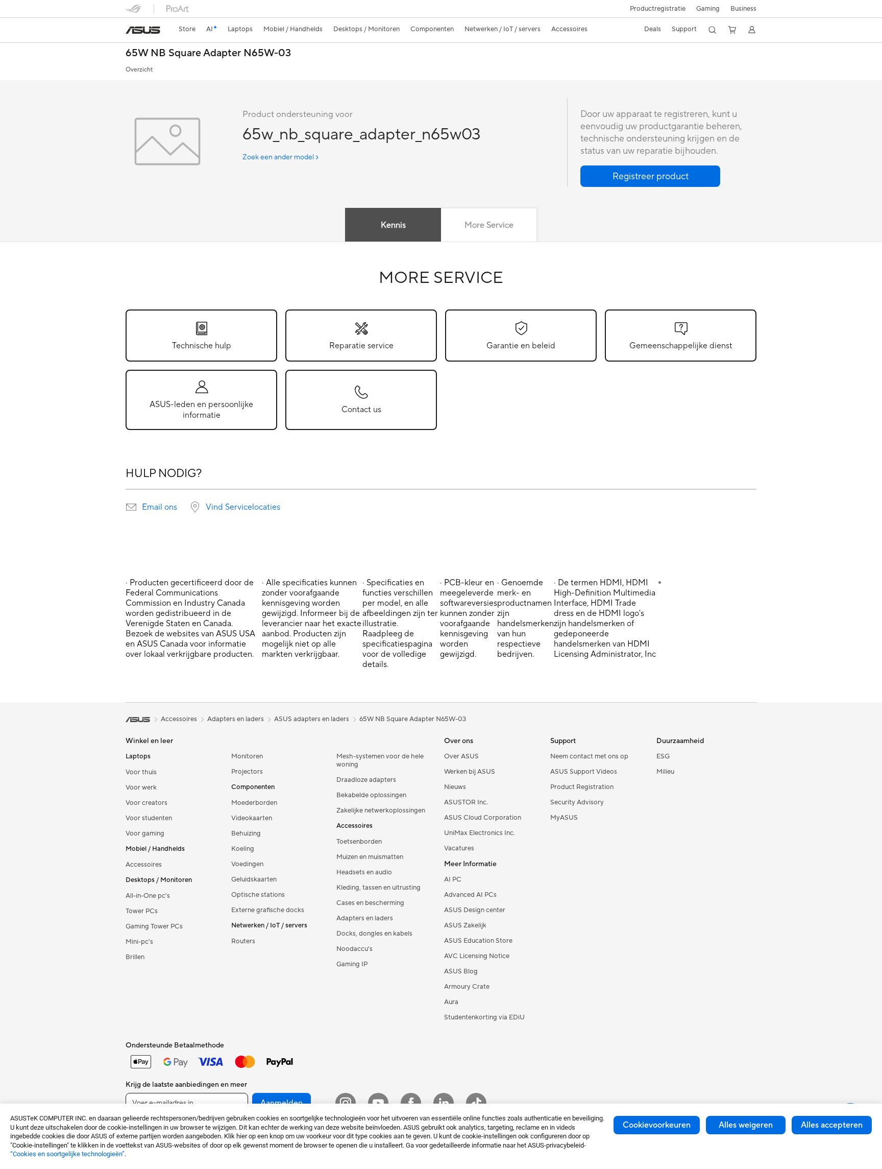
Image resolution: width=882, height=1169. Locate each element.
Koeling (242, 849)
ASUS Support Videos (583, 772)
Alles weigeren (746, 1125)
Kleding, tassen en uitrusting (378, 888)
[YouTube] (378, 1103)
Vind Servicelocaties (243, 507)
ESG (663, 756)
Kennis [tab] (393, 225)
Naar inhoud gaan (132, 31)
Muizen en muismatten (369, 857)
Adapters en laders (364, 918)
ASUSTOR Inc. (466, 802)
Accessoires (144, 865)
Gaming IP (352, 964)
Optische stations (258, 895)
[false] (650, 176)
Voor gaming (145, 833)
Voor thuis (141, 772)
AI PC (452, 879)
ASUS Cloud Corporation (482, 818)
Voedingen (247, 864)
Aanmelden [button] (281, 1103)
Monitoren (247, 756)
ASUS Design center (474, 910)
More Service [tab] (488, 225)
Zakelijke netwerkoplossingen (380, 810)
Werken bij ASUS (469, 772)
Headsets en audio (364, 872)
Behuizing (246, 833)
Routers (243, 941)
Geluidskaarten (254, 879)
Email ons (159, 507)
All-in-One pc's (148, 896)
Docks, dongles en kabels (374, 933)
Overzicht (139, 70)
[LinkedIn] (443, 1103)
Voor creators (146, 803)
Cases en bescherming (370, 903)
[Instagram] (345, 1103)
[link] (143, 30)
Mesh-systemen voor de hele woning (380, 760)
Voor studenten (149, 818)
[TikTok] (476, 1103)
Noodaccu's (354, 949)
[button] (708, 8)
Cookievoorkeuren (657, 1125)
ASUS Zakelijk (465, 925)
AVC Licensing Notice (476, 956)
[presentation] (131, 507)
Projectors (247, 772)
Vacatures (459, 848)
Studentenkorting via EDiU (484, 1017)
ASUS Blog (461, 971)
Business (743, 9)
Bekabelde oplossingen (371, 795)
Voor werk (141, 787)
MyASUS (564, 818)
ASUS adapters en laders (311, 719)
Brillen (135, 957)
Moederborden (254, 803)
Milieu (665, 772)
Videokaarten (251, 818)
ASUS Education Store (478, 941)
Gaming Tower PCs (154, 926)
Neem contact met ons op (589, 756)
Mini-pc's (139, 942)
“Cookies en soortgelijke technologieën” (67, 1154)
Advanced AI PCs (470, 895)
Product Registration (582, 787)
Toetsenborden (359, 842)
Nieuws (455, 787)
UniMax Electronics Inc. (479, 833)
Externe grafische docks (267, 910)
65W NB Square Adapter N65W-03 (208, 53)
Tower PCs (142, 911)
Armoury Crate (466, 987)
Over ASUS (461, 756)
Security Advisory (577, 802)
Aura (451, 1002)
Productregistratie (657, 9)
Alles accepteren (832, 1125)
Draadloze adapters (366, 780)
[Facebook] (411, 1103)
